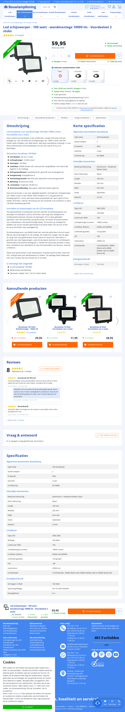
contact (74, 103)
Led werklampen (10, 633)
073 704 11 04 (72, 626)
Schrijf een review (51, 368)
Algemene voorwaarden (56, 706)
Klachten (42, 631)
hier (35, 686)
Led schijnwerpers (16, 22)
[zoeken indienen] (54, 6)
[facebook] (95, 654)
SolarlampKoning (37, 642)
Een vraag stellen (108, 435)
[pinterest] (102, 654)
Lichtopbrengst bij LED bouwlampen (12, 641)
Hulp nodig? (65, 623)
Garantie (33, 631)
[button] (45, 58)
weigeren (17, 693)
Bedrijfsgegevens (10, 628)
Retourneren (35, 633)
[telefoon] (63, 628)
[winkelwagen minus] (54, 56)
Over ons (6, 626)
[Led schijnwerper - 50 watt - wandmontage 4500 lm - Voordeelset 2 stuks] (98, 309)
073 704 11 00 (72, 653)
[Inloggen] (114, 7)
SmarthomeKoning (37, 650)
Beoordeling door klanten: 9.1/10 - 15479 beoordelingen (62, 709)
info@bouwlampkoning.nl (77, 644)
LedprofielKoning (37, 645)
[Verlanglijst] (109, 7)
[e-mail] (63, 646)
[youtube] (116, 654)
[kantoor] (63, 673)
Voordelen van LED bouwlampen (10, 646)
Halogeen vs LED (10, 655)
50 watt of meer (31, 22)
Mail (105, 704)
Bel (119, 704)
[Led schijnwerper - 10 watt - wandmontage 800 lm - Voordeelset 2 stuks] (62, 309)
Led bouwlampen (10, 631)
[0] (119, 7)
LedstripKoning (36, 640)
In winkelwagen (97, 56)
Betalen (43, 626)
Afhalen (44, 628)
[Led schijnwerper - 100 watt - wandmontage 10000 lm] (27, 309)
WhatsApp (112, 704)
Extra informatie (10, 637)
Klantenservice (116, 1)
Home (5, 22)
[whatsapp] (63, 655)
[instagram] (109, 654)
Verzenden (34, 628)
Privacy (70, 706)
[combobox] (46, 6)
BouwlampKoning (10, 623)
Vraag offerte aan (84, 108)
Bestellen (33, 626)
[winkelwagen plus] (69, 56)
